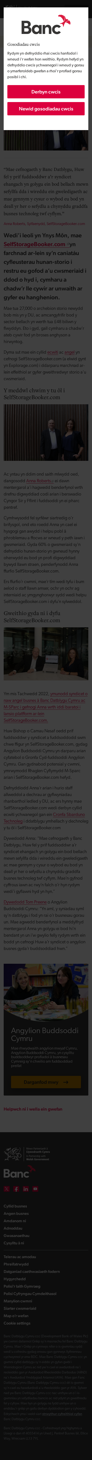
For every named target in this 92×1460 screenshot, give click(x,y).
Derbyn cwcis (46, 92)
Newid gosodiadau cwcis (46, 109)
